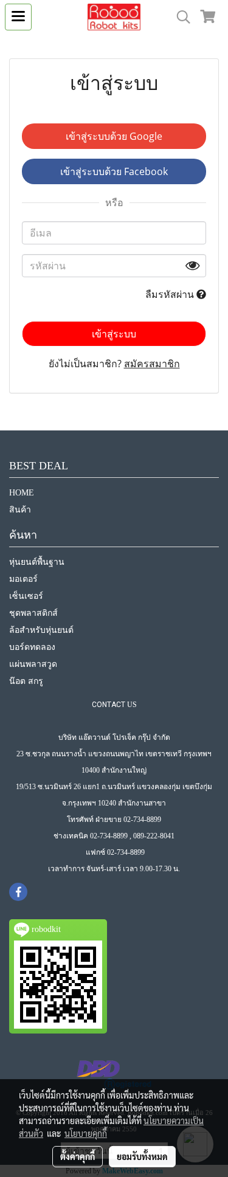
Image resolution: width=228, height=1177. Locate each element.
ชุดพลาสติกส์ (33, 613)
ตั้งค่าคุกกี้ (77, 1156)
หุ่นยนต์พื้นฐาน (36, 562)
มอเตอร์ (23, 579)
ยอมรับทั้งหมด (142, 1156)
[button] (179, 17)
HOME (21, 492)
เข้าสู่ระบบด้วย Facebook (114, 171)
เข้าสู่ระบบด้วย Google (114, 136)
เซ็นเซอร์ (26, 596)
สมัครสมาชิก (152, 363)
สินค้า (20, 509)
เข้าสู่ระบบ (114, 333)
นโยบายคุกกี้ (85, 1133)
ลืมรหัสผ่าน (170, 294)
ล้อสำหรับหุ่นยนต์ (41, 630)
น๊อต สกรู (26, 681)
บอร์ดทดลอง (32, 647)
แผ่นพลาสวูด (33, 664)
